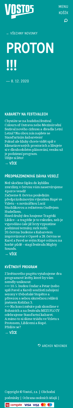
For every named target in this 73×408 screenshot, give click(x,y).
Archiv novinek (54, 346)
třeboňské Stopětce (32, 294)
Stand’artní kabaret (38, 314)
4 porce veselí (15, 191)
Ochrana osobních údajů (40, 398)
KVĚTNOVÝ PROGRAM (21, 267)
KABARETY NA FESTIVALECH (26, 114)
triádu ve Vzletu (45, 318)
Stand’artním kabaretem (23, 137)
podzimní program (22, 153)
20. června (12, 232)
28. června (49, 236)
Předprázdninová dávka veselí (32, 176)
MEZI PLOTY (50, 310)
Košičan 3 (25, 302)
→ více (11, 163)
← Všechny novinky (22, 33)
